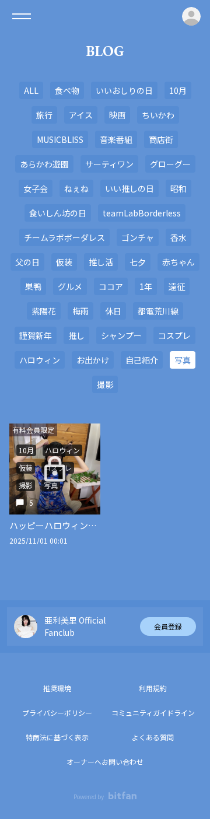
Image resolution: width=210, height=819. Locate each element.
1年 (145, 286)
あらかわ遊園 (44, 164)
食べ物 (67, 90)
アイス (81, 115)
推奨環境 (57, 688)
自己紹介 (141, 360)
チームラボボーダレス (64, 237)
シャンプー (121, 335)
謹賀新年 (35, 335)
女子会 (35, 188)
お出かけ (92, 360)
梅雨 (80, 311)
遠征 (177, 286)
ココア (111, 286)
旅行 (44, 115)
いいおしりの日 (124, 90)
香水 (178, 237)
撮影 (105, 384)
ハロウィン (39, 360)
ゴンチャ (137, 237)
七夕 (138, 262)
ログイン (191, 16)
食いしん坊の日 (57, 213)
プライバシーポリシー (57, 713)
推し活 (101, 262)
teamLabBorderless (142, 213)
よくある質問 (153, 737)
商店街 (161, 139)
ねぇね (76, 188)
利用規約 (153, 688)
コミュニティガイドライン (153, 713)
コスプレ (174, 335)
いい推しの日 (129, 188)
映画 (117, 115)
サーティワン (109, 164)
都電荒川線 (158, 311)
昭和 (178, 188)
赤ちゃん (178, 262)
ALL (31, 90)
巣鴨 (33, 286)
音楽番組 (116, 139)
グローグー (170, 164)
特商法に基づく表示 (57, 737)
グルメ (70, 286)
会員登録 (168, 626)
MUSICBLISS (60, 139)
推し (76, 335)
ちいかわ (158, 115)
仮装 (64, 262)
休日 (113, 311)
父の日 (27, 262)
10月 (178, 90)
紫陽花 (44, 311)
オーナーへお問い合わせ (105, 761)
